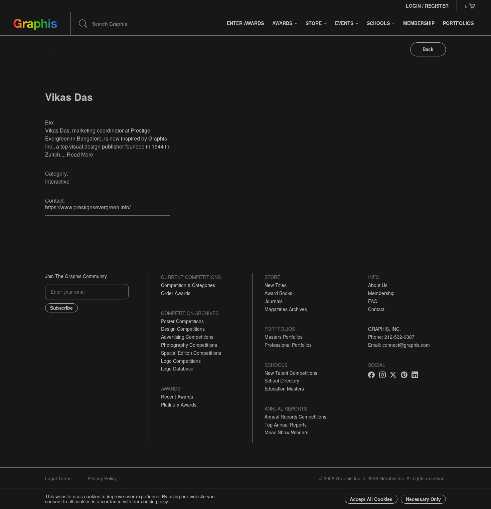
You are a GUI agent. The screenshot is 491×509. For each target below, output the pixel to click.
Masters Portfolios (284, 336)
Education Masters (284, 388)
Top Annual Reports (286, 424)
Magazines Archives (286, 309)
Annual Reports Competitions (295, 416)
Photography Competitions (189, 344)
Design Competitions (183, 328)
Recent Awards (177, 396)
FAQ (372, 301)
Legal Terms (58, 478)
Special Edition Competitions (191, 352)
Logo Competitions (181, 360)
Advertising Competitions (187, 336)
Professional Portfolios (288, 344)
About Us (377, 285)
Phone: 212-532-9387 (391, 336)
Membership (381, 293)
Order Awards (175, 293)
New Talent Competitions (291, 372)
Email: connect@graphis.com (399, 344)
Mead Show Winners (286, 432)
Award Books (278, 293)
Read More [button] (80, 154)
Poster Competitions (182, 321)
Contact (376, 309)
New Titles (276, 285)
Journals (274, 301)
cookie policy (154, 501)
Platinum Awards (178, 404)
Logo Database (177, 368)
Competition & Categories (188, 285)
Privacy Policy (102, 478)
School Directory (282, 380)
